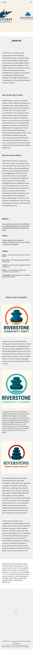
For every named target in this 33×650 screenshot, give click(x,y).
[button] (2, 2)
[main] (16, 40)
